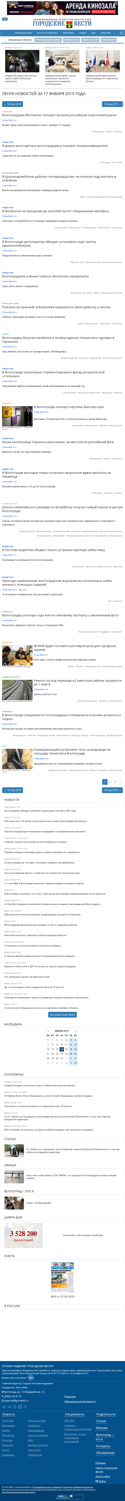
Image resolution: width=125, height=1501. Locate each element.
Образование (36, 1430)
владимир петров (112, 293)
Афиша (10, 1165)
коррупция (20, 735)
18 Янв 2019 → (112, 104)
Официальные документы (79, 1401)
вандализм (97, 458)
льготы (109, 493)
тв (110, 601)
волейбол (60, 535)
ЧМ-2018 (69, 1420)
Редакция (70, 1396)
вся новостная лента (62, 1014)
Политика (7, 1420)
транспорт (75, 227)
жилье (118, 392)
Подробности (9, 504)
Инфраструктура (11, 677)
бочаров (76, 293)
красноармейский (98, 197)
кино (109, 131)
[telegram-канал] (3, 1407)
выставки (78, 425)
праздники (90, 227)
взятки (32, 735)
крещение (104, 227)
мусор (75, 262)
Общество (8, 142)
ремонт (104, 701)
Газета (9, 1256)
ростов (118, 566)
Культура (106, 33)
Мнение (102, 1428)
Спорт (82, 33)
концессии (116, 770)
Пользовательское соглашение (47, 1487)
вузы (97, 293)
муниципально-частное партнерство (88, 535)
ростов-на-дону (95, 566)
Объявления (105, 1453)
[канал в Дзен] (20, 1407)
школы (76, 531)
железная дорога (88, 701)
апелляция (64, 735)
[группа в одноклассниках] (14, 1407)
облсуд (76, 735)
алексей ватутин (113, 358)
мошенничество (88, 631)
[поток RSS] (25, 1407)
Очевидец (8, 1455)
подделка (105, 631)
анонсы (118, 601)
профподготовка (113, 666)
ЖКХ (93, 33)
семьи (118, 493)
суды (85, 735)
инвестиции (44, 531)
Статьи (10, 1139)
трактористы (115, 735)
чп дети (118, 162)
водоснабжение (58, 770)
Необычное (35, 1455)
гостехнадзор (98, 735)
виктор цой (116, 425)
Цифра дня (13, 1217)
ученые (88, 293)
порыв (93, 770)
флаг (108, 458)
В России (12, 1306)
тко (83, 262)
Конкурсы (103, 1446)
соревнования (69, 358)
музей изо (91, 425)
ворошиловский (79, 770)
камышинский (47, 735)
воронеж (106, 323)
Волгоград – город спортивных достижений (75, 1437)
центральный (27, 531)
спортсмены (115, 531)
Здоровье (68, 33)
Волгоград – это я (19, 1191)
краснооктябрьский (89, 392)
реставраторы (94, 666)
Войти (102, 1481)
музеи (103, 425)
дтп (84, 197)
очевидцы (116, 197)
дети (103, 531)
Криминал (7, 612)
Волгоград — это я (105, 1437)
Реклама (101, 1463)
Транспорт (34, 1450)
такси (109, 566)
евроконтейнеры (113, 262)
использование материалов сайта (18, 1492)
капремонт (70, 392)
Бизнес (6, 1430)
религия (117, 227)
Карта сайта (103, 1476)
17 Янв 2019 (7, 120)
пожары (106, 162)
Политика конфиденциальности (78, 1487)
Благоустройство (47, 33)
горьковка (98, 131)
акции (118, 131)
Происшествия (23, 33)
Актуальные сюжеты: (20, 39)
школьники (92, 323)
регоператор (94, 262)
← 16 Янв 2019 (12, 104)
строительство (62, 531)
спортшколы (45, 535)
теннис (84, 358)
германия (96, 358)
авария (104, 770)
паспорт (117, 631)
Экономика (8, 1425)
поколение (116, 535)
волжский (61, 227)
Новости (11, 800)
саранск (118, 458)
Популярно (14, 1074)
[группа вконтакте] (9, 1407)
